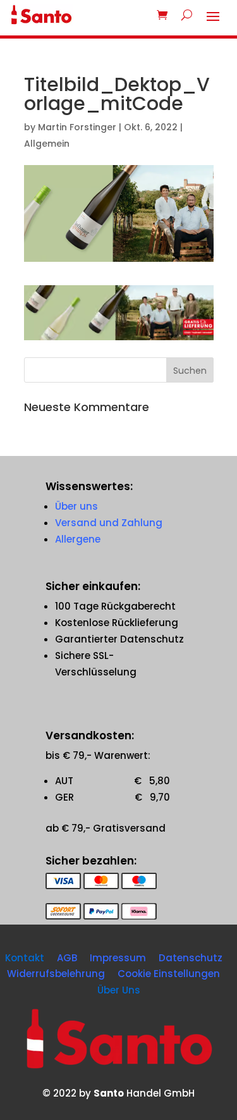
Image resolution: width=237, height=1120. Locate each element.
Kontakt (24, 957)
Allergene (77, 539)
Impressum (118, 957)
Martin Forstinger (77, 127)
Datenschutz (190, 957)
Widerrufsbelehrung (56, 973)
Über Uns (118, 990)
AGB (67, 957)
